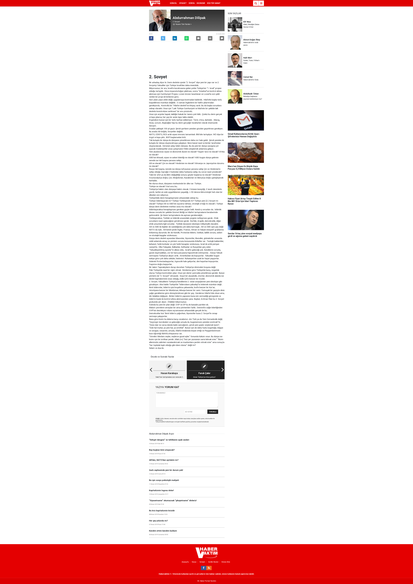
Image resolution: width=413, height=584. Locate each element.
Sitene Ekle (225, 562)
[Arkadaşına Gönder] (198, 38)
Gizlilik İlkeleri (213, 562)
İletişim (202, 562)
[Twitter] (163, 38)
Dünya (192, 3)
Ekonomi (201, 3)
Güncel (173, 3)
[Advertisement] (187, 58)
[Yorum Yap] (222, 38)
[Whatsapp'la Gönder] (186, 38)
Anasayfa (185, 562)
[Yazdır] (210, 38)
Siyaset (183, 3)
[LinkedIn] (175, 38)
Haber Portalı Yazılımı (208, 581)
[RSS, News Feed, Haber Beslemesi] (209, 568)
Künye (194, 562)
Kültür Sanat (213, 3)
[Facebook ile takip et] (203, 568)
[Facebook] (151, 38)
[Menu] (261, 3)
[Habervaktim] (154, 3)
